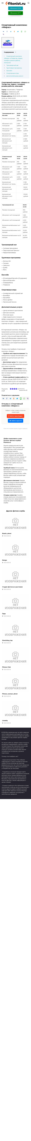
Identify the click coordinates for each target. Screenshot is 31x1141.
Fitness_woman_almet (9, 694)
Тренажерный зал (12, 65)
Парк (4, 613)
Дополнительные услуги (14, 76)
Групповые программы (14, 68)
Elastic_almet (6, 533)
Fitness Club (6, 667)
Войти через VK (15, 421)
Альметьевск (7, 44)
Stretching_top (7, 640)
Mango (4, 560)
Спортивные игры (12, 73)
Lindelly (5, 720)
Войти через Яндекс (15, 416)
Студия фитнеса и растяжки (12, 587)
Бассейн (9, 70)
